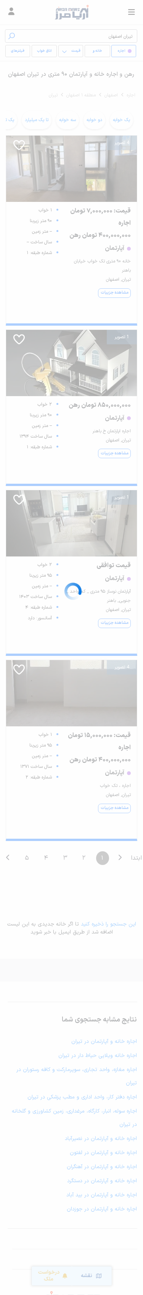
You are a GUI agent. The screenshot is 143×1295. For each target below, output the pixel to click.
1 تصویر (121, 337)
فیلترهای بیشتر (19, 52)
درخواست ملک (48, 1275)
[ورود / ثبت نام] (11, 12)
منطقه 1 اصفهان (81, 95)
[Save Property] (19, 147)
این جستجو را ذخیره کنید (108, 924)
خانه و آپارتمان (97, 52)
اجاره (131, 95)
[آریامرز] (71, 12)
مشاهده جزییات (115, 292)
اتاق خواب (44, 51)
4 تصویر (121, 142)
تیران (53, 95)
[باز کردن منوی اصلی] (131, 12)
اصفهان (111, 95)
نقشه (86, 1276)
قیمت (75, 51)
